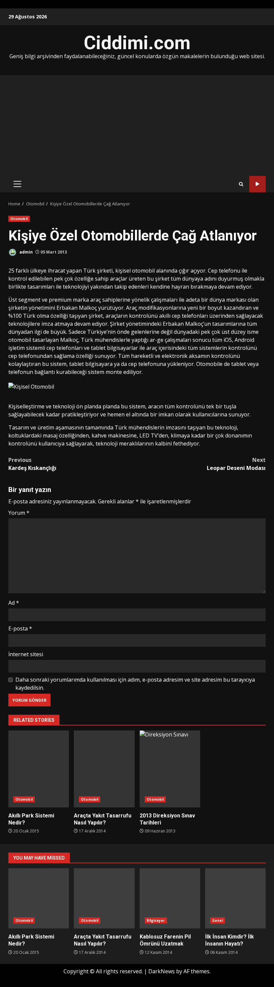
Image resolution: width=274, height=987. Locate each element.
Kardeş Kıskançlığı (32, 464)
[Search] (241, 184)
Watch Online (257, 184)
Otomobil (19, 218)
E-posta (20, 628)
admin (25, 252)
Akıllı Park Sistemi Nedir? (38, 768)
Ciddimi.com (137, 43)
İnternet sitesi (25, 654)
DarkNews (161, 971)
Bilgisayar (156, 920)
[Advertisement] (137, 125)
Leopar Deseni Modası (236, 464)
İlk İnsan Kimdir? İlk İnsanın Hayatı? (235, 898)
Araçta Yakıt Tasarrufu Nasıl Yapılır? (104, 768)
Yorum (18, 512)
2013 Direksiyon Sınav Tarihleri (170, 768)
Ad (13, 602)
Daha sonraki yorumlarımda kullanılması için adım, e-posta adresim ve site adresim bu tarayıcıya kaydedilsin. (135, 683)
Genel (217, 920)
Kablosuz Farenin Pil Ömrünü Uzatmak (170, 898)
